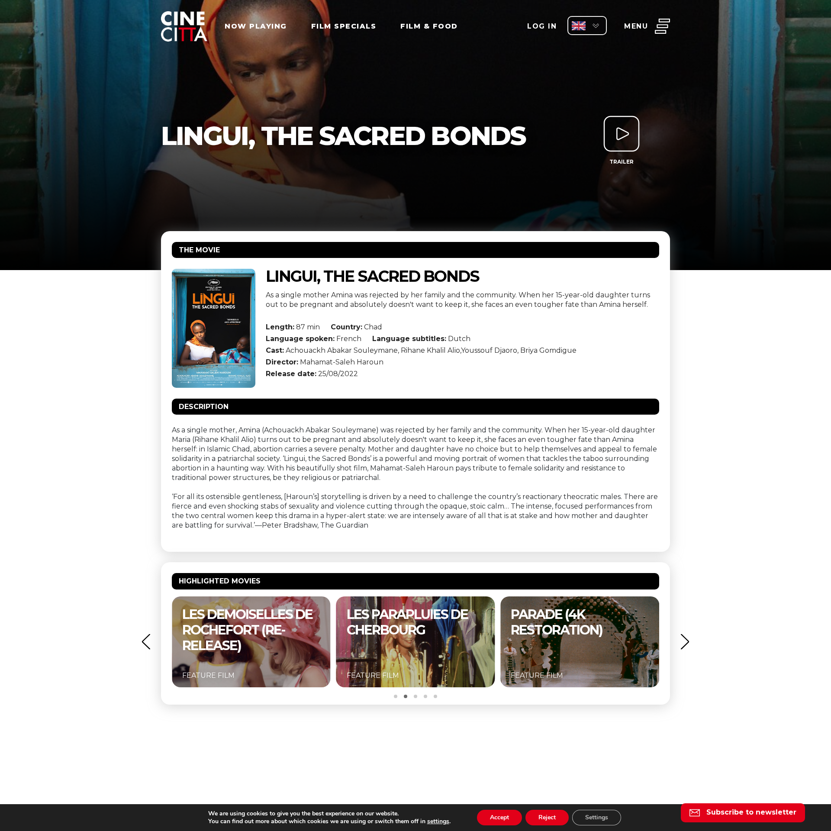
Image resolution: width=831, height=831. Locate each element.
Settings (596, 817)
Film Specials (344, 26)
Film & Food (429, 26)
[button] (146, 642)
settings (438, 821)
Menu (636, 26)
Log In (542, 26)
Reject (547, 817)
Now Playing (256, 26)
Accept (499, 817)
